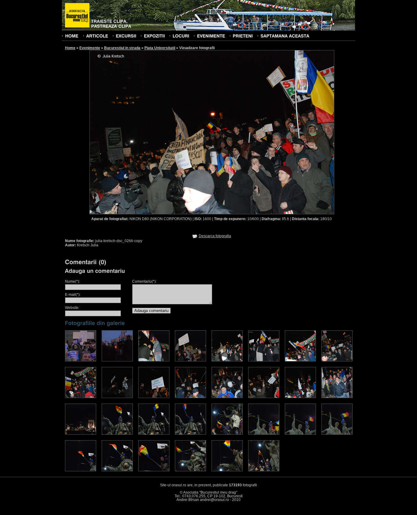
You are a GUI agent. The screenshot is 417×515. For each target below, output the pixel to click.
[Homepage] (77, 15)
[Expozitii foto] (154, 35)
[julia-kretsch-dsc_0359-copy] (190, 433)
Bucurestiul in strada (122, 48)
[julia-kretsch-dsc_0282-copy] (117, 397)
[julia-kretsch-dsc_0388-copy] (153, 470)
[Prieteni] (243, 35)
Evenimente (89, 48)
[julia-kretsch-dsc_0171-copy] (153, 360)
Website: (72, 308)
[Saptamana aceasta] (284, 35)
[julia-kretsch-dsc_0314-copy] (300, 397)
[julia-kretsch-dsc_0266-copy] (227, 360)
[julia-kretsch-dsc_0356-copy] (117, 433)
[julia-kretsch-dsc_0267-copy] (263, 360)
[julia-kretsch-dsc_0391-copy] (190, 470)
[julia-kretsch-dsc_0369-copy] (300, 433)
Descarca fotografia (215, 236)
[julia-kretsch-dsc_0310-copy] (263, 397)
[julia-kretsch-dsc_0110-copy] (117, 360)
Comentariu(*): (144, 281)
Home (70, 48)
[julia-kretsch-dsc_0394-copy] (227, 470)
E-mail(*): (73, 294)
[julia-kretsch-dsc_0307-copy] (190, 397)
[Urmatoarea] (273, 132)
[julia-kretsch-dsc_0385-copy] (117, 470)
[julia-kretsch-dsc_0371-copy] (337, 433)
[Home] (71, 35)
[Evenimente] (211, 35)
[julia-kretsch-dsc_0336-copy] (80, 433)
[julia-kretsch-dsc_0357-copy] (153, 433)
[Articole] (97, 35)
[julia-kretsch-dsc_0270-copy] (300, 360)
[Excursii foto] (126, 35)
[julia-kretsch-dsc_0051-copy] (80, 360)
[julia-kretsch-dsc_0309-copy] (227, 397)
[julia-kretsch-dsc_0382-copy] (80, 470)
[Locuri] (180, 35)
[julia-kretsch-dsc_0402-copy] (263, 470)
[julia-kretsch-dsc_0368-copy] (263, 433)
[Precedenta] (150, 132)
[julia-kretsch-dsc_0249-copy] (190, 360)
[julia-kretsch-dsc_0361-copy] (227, 433)
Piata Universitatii (159, 48)
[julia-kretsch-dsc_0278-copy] (337, 360)
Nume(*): (72, 281)
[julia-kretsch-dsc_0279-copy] (80, 397)
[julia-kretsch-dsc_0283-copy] (153, 397)
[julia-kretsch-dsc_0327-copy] (337, 397)
